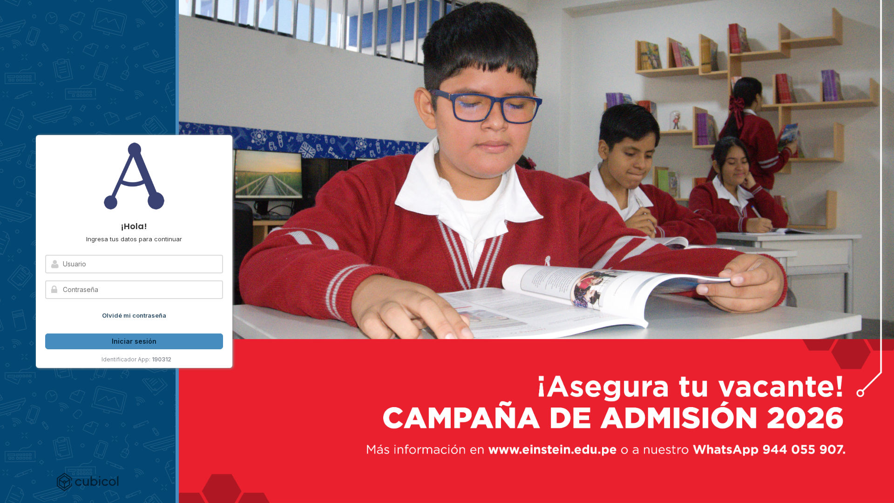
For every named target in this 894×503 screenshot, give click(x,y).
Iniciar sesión (134, 341)
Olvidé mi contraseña (134, 315)
